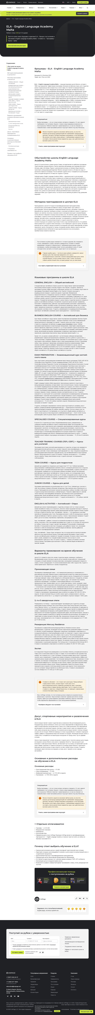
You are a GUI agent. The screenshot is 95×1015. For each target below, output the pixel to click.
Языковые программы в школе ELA (14, 78)
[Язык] (64, 2)
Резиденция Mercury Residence (14, 126)
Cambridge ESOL (64, 100)
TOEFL (62, 95)
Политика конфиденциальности (79, 1009)
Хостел (10, 129)
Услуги (25, 2)
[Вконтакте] (15, 996)
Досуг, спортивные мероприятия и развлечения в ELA (13, 133)
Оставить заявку (83, 2)
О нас (18, 2)
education (13, 986)
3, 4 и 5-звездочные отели (15, 123)
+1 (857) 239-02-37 (12, 977)
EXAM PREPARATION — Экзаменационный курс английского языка (14, 90)
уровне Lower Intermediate (65, 324)
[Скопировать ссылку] (76, 898)
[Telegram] (83, 898)
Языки (63, 7)
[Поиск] (87, 8)
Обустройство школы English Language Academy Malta (15, 68)
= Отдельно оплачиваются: (12, 149)
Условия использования (62, 1009)
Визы (80, 7)
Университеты (20, 7)
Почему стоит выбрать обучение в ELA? (14, 154)
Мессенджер (46, 938)
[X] (87, 898)
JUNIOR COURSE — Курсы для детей (15, 108)
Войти (73, 2)
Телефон (29, 938)
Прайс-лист (38, 77)
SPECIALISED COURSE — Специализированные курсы (14, 96)
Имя (12, 938)
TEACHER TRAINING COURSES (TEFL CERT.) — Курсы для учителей (16, 101)
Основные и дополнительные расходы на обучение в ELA (14, 141)
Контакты (40, 2)
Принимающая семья (14, 121)
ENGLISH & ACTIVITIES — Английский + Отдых (14, 112)
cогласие (18, 948)
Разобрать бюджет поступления (49, 704)
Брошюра (37, 75)
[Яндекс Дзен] (11, 996)
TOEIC (72, 100)
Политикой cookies (48, 1011)
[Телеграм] (7, 996)
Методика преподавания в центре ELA (15, 73)
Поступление (52, 7)
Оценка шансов (32, 2)
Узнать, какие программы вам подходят (51, 146)
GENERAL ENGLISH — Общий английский (15, 82)
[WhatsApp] (43, 952)
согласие (19, 944)
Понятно (57, 1011)
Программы (41, 7)
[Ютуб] (18, 996)
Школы (31, 7)
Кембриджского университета (53, 378)
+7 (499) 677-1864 (12, 982)
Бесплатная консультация (17, 45)
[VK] (79, 898)
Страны (9, 7)
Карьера (72, 7)
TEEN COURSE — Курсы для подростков (14, 105)
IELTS (57, 100)
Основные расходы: (13, 146)
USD (68, 2)
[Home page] (10, 2)
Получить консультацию (61, 887)
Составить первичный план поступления (52, 265)
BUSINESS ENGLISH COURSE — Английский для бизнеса (16, 86)
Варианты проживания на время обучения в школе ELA (15, 117)
